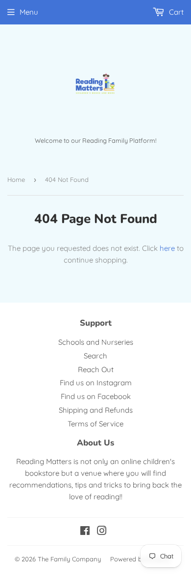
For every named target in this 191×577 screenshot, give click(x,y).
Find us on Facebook (96, 396)
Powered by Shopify (139, 559)
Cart (175, 12)
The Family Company (69, 559)
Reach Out (96, 369)
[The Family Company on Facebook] (85, 531)
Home (16, 179)
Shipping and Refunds (96, 410)
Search (95, 355)
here (167, 248)
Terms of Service (95, 423)
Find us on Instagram (96, 382)
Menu (29, 12)
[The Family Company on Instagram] (102, 531)
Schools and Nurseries (95, 342)
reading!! (108, 496)
